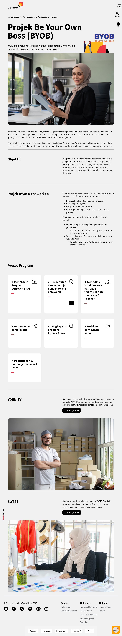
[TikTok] (14, 608)
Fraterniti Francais (69, 610)
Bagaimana (61, 631)
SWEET (90, 631)
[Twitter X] (22, 608)
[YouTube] (6, 608)
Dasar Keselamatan (89, 614)
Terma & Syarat (87, 618)
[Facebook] (30, 608)
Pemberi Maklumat (88, 607)
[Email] (46, 608)
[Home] (15, 5)
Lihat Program (70, 410)
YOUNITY (76, 631)
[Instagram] (38, 608)
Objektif (33, 631)
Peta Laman (66, 607)
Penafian (84, 622)
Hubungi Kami (105, 607)
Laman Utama (13, 17)
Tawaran (46, 631)
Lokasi (102, 610)
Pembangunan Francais (47, 17)
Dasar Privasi (86, 610)
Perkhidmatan (29, 17)
